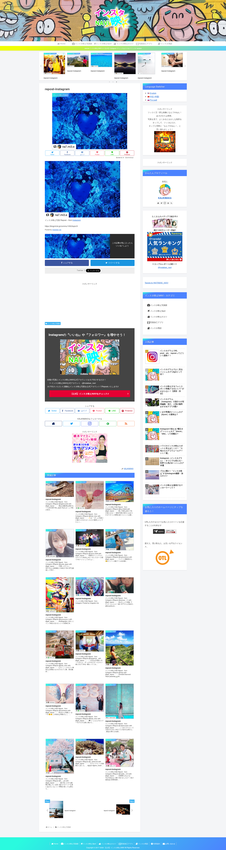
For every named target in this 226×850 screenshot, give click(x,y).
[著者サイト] (53, 423)
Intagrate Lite (56, 230)
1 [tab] (109, 82)
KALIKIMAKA (165, 197)
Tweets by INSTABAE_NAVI (156, 282)
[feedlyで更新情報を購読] (107, 423)
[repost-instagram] (82, 216)
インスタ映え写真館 (53, 323)
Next (185, 66)
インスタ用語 (155, 328)
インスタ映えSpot (157, 311)
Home (56, 843)
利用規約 (156, 843)
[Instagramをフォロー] (89, 423)
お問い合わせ (170, 843)
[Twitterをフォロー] (71, 423)
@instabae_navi (165, 267)
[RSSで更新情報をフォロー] (126, 423)
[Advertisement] (90, 301)
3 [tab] (116, 82)
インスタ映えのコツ (158, 316)
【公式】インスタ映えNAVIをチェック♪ (90, 393)
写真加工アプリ (156, 322)
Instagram (77, 220)
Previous (41, 66)
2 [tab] (113, 82)
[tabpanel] (54, 65)
